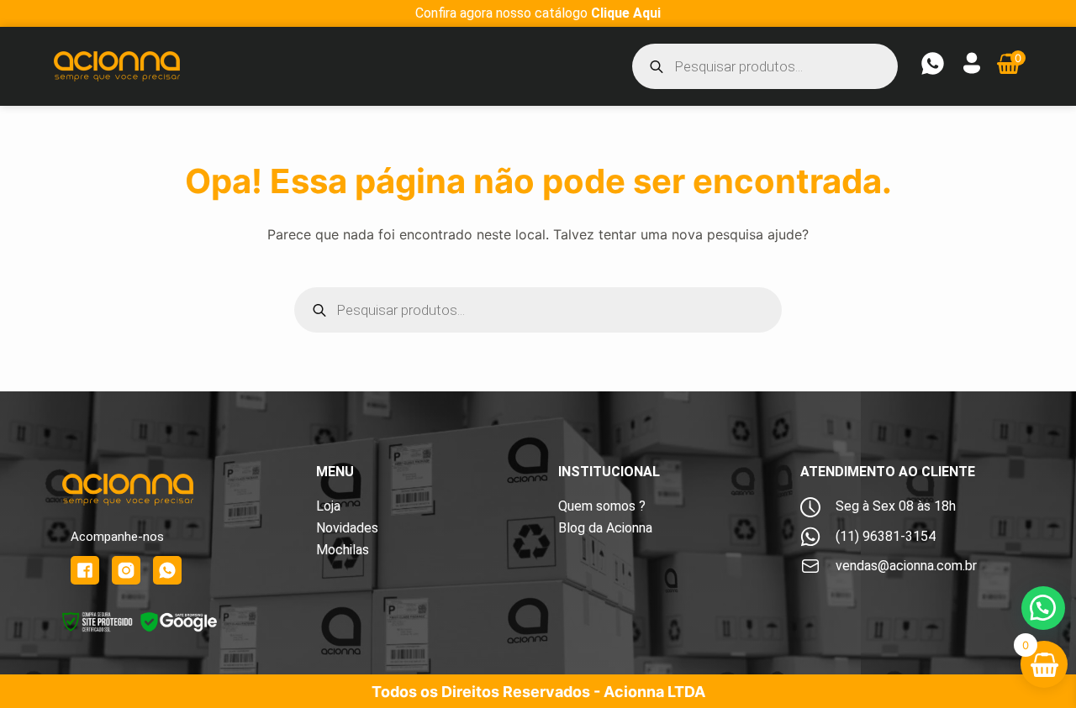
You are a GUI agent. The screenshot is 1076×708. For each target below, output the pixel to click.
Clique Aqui (626, 13)
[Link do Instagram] (126, 570)
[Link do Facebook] (85, 570)
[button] (1043, 608)
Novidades (347, 528)
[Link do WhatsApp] (167, 570)
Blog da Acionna (605, 528)
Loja (328, 506)
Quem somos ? (602, 506)
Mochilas (342, 550)
